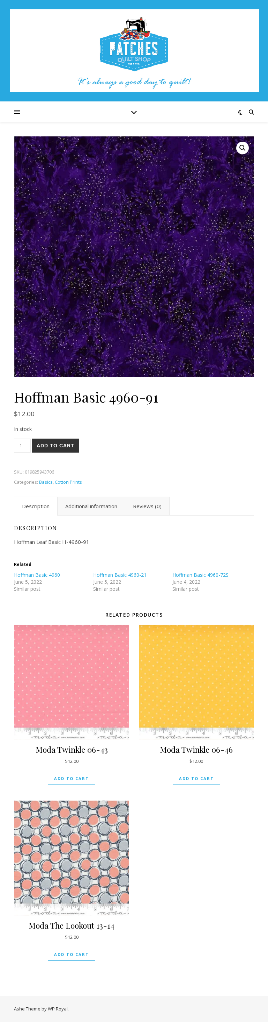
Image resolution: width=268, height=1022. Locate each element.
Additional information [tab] (91, 506)
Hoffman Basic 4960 (37, 575)
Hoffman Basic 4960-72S (200, 575)
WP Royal (58, 1009)
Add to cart (55, 445)
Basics (46, 482)
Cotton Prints (68, 482)
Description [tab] (36, 506)
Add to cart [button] (71, 778)
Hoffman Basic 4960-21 (120, 575)
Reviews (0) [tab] (147, 506)
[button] (242, 148)
